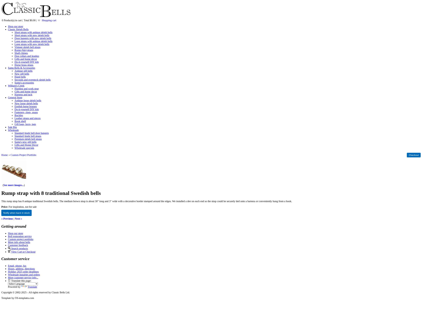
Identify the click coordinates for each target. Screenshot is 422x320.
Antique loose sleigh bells (28, 100)
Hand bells (20, 76)
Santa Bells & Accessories (21, 68)
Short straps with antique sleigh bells (33, 32)
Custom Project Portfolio (23, 155)
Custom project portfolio (20, 239)
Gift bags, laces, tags (25, 124)
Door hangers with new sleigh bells (33, 38)
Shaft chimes (21, 53)
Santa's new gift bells (25, 142)
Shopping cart (49, 20)
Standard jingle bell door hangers (32, 133)
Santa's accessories (24, 82)
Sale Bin (12, 127)
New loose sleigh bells (26, 103)
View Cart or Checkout (23, 251)
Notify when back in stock (16, 213)
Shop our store (15, 26)
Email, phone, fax (17, 265)
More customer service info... (23, 277)
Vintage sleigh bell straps (27, 47)
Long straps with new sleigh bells (32, 44)
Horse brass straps (24, 65)
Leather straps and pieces (28, 118)
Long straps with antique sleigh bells (33, 41)
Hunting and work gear (27, 88)
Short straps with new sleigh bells (32, 35)
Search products (19, 248)
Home (4, 155)
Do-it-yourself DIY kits (27, 62)
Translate (32, 286)
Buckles (19, 115)
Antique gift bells (23, 70)
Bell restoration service (20, 236)
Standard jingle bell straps (28, 136)
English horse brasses (26, 106)
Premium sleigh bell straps (28, 139)
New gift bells (22, 73)
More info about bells (19, 242)
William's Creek (16, 85)
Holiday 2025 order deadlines (23, 271)
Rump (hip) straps (24, 50)
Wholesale (13, 130)
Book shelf (20, 121)
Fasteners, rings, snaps (26, 112)
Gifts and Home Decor (26, 145)
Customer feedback (18, 245)
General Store (15, 97)
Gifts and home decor (26, 59)
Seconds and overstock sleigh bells (33, 79)
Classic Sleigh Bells (18, 29)
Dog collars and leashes (27, 56)
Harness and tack (23, 94)
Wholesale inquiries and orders (24, 274)
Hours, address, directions (21, 268)
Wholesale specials (24, 148)
